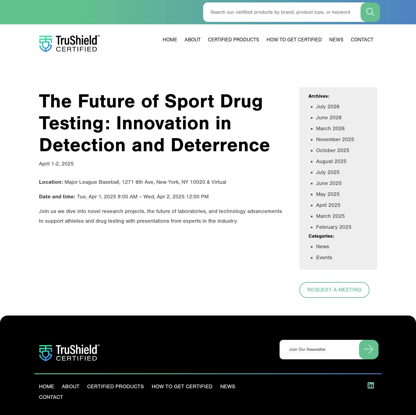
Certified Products (233, 40)
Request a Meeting (334, 290)
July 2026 (328, 106)
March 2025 (330, 216)
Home (170, 40)
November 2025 (335, 139)
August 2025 (331, 161)
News (336, 40)
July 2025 (328, 172)
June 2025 (329, 183)
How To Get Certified (294, 40)
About (193, 40)
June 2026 (329, 117)
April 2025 (328, 205)
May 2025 (328, 194)
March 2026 (330, 128)
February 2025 (333, 227)
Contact (362, 40)
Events (324, 257)
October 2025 (332, 150)
